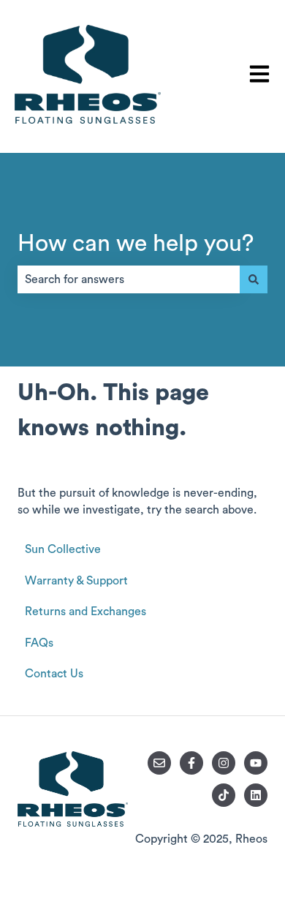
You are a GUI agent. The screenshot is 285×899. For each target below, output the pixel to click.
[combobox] (129, 279)
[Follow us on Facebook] (191, 763)
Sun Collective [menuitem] (63, 549)
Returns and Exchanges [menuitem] (85, 611)
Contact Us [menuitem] (54, 674)
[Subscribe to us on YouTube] (255, 763)
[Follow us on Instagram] (223, 763)
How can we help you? (136, 243)
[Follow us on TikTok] (223, 795)
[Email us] (159, 763)
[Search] (253, 279)
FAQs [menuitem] (39, 643)
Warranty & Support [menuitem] (76, 581)
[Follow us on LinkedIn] (255, 795)
